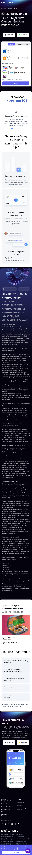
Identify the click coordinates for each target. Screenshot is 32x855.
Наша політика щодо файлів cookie (15, 849)
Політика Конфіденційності (6, 799)
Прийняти (16, 852)
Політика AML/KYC (6, 806)
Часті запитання (21, 802)
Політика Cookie (5, 803)
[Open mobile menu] (29, 2)
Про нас (19, 799)
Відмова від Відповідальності (5, 815)
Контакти (19, 805)
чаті (21, 706)
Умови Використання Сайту (6, 810)
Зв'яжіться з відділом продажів (22, 808)
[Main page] (7, 2)
